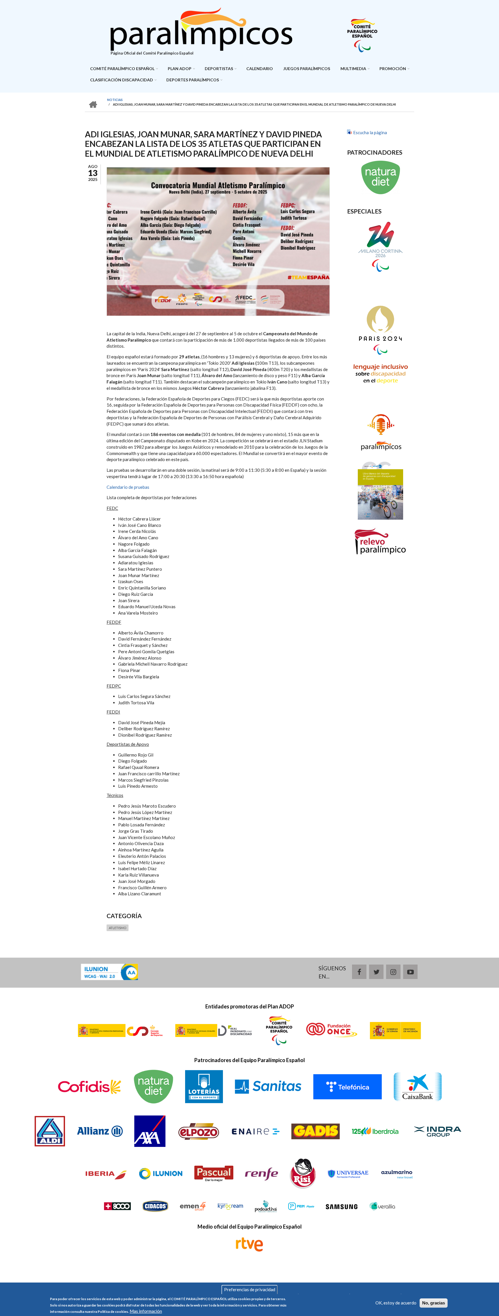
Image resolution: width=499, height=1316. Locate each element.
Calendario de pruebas (128, 487)
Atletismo (117, 928)
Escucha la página (370, 132)
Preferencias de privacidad (249, 1289)
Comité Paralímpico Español (122, 68)
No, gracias (433, 1302)
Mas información (146, 1311)
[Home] (202, 28)
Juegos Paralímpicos (306, 68)
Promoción (392, 68)
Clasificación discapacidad (121, 79)
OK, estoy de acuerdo (395, 1302)
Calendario (259, 68)
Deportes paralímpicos (192, 79)
